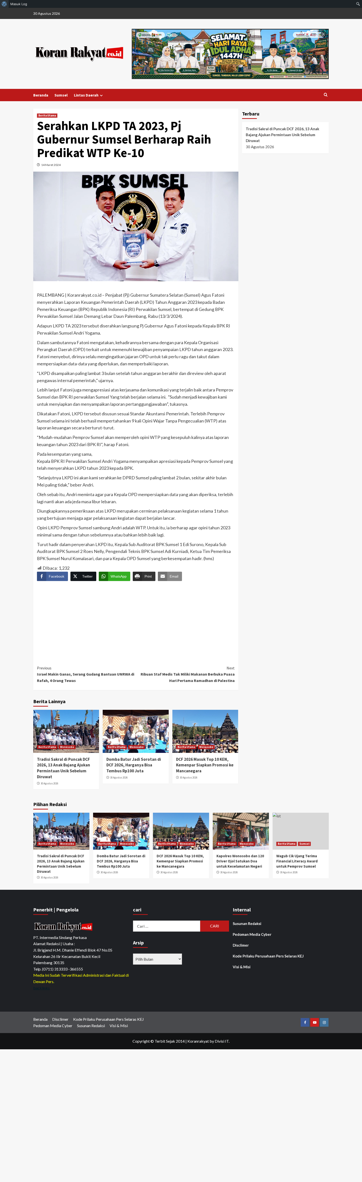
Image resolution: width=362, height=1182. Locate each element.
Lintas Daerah (86, 95)
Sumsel (61, 95)
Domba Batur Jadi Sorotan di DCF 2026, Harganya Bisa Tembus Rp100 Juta (133, 765)
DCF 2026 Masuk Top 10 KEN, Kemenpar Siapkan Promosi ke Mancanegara (204, 765)
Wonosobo (67, 747)
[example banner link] (64, 926)
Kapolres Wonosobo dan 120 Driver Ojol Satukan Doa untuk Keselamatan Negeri (240, 861)
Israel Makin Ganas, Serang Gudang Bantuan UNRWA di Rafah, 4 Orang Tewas (85, 674)
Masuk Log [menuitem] (18, 4)
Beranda (40, 95)
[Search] (326, 95)
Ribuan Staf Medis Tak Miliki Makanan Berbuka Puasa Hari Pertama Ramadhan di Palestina (187, 674)
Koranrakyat (198, 1041)
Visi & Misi (241, 967)
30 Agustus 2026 (49, 783)
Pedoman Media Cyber (252, 934)
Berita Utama (47, 115)
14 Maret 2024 (51, 165)
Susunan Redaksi (247, 923)
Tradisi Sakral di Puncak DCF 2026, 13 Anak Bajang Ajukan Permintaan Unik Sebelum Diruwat (63, 768)
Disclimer (241, 945)
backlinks (41, 988)
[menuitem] (4, 4)
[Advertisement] (136, 618)
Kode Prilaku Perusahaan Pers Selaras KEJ (268, 956)
